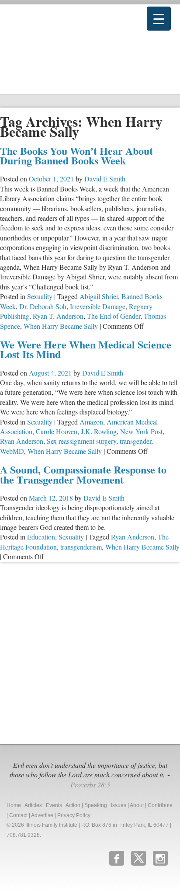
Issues (118, 805)
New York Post (141, 431)
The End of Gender (113, 315)
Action (73, 805)
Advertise (42, 815)
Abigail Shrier (99, 296)
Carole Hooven (56, 431)
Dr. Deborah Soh (42, 306)
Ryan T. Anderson (58, 315)
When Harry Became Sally (61, 326)
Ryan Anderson (21, 441)
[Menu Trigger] (159, 19)
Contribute (160, 805)
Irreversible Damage (97, 306)
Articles (33, 805)
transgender (135, 441)
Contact (18, 815)
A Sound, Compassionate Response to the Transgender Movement (83, 474)
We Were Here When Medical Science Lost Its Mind (85, 349)
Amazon (91, 421)
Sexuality (39, 296)
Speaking (95, 805)
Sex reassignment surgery (81, 441)
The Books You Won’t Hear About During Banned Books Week (76, 155)
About (137, 805)
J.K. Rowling (99, 431)
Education (41, 536)
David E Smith (104, 178)
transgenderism (81, 546)
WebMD (12, 451)
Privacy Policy (73, 815)
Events (54, 805)
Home (14, 805)
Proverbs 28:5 (90, 784)
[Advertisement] (90, 652)
